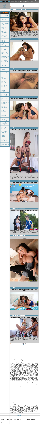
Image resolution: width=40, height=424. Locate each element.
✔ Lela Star (3, 90)
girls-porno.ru (23, 419)
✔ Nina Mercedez (4, 107)
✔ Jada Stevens (4, 64)
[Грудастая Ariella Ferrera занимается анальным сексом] (24, 21)
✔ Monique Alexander (5, 102)
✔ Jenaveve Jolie (4, 68)
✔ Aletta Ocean (4, 18)
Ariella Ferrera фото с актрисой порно (19, 9)
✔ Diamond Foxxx (4, 53)
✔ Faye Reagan (4, 60)
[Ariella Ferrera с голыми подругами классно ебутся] (24, 193)
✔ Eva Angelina (4, 57)
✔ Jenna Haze (3, 69)
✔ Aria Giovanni (4, 24)
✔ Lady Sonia (3, 89)
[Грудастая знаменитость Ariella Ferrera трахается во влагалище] (24, 260)
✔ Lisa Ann (3, 93)
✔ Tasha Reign (3, 132)
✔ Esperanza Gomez (5, 56)
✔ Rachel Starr (3, 115)
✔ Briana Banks (4, 41)
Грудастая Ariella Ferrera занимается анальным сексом (24, 11)
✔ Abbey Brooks (4, 14)
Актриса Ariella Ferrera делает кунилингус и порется (24, 210)
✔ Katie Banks (3, 81)
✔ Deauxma (3, 48)
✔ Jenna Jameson (4, 70)
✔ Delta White (3, 49)
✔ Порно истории (4, 145)
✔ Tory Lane (3, 136)
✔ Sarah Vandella (4, 120)
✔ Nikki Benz (3, 106)
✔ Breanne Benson (4, 39)
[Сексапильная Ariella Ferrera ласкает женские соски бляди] (24, 110)
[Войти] (5, 6)
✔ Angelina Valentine (5, 23)
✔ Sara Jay (3, 119)
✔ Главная (5, 12)
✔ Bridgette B (3, 43)
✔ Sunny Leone (4, 131)
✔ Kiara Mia (3, 86)
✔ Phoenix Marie (4, 111)
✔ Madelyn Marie (4, 95)
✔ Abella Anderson (4, 15)
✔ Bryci (2, 44)
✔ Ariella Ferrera (4, 27)
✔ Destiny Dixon (4, 52)
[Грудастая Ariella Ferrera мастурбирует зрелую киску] (24, 151)
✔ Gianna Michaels (4, 61)
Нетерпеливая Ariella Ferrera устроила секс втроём (24, 40)
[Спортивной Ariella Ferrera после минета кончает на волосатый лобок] (24, 81)
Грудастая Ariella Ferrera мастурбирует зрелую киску (24, 129)
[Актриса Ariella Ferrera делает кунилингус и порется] (24, 220)
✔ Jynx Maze (3, 78)
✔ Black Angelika (4, 35)
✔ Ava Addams (4, 32)
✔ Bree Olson (3, 40)
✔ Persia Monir (3, 110)
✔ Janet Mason (3, 65)
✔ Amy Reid (3, 20)
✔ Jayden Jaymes (4, 66)
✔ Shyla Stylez (3, 124)
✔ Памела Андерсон (5, 144)
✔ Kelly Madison (4, 85)
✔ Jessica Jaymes (4, 74)
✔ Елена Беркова (4, 140)
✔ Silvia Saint (3, 127)
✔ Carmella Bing (4, 45)
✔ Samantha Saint (4, 118)
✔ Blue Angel (3, 36)
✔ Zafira (2, 139)
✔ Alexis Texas (3, 19)
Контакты (19, 415)
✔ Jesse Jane (3, 73)
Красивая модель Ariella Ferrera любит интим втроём (24, 317)
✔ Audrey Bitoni (4, 31)
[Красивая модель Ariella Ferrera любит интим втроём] (24, 327)
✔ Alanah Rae (3, 16)
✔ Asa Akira (3, 28)
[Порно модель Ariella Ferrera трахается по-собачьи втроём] (24, 301)
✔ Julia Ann (3, 77)
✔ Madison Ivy (3, 97)
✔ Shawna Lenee (4, 123)
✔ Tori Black (3, 135)
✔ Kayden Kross (4, 82)
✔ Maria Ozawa (4, 99)
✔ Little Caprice (4, 94)
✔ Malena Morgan (4, 98)
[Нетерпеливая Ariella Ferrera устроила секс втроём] (24, 51)
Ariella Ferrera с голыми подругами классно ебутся (24, 182)
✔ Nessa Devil (3, 103)
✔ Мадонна (3, 143)
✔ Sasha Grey (3, 122)
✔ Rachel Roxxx (4, 114)
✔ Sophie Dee (3, 128)
